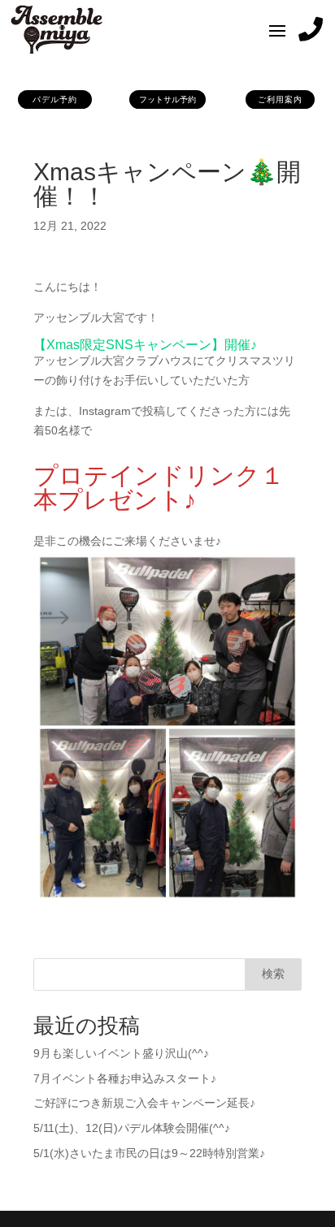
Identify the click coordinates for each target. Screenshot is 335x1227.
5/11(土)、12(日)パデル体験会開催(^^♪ (131, 1127)
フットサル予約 (167, 99)
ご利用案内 (280, 99)
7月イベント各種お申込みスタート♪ (124, 1078)
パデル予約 (55, 99)
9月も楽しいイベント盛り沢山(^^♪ (121, 1053)
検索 (273, 973)
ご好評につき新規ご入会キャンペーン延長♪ (144, 1102)
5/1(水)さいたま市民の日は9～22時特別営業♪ (149, 1153)
